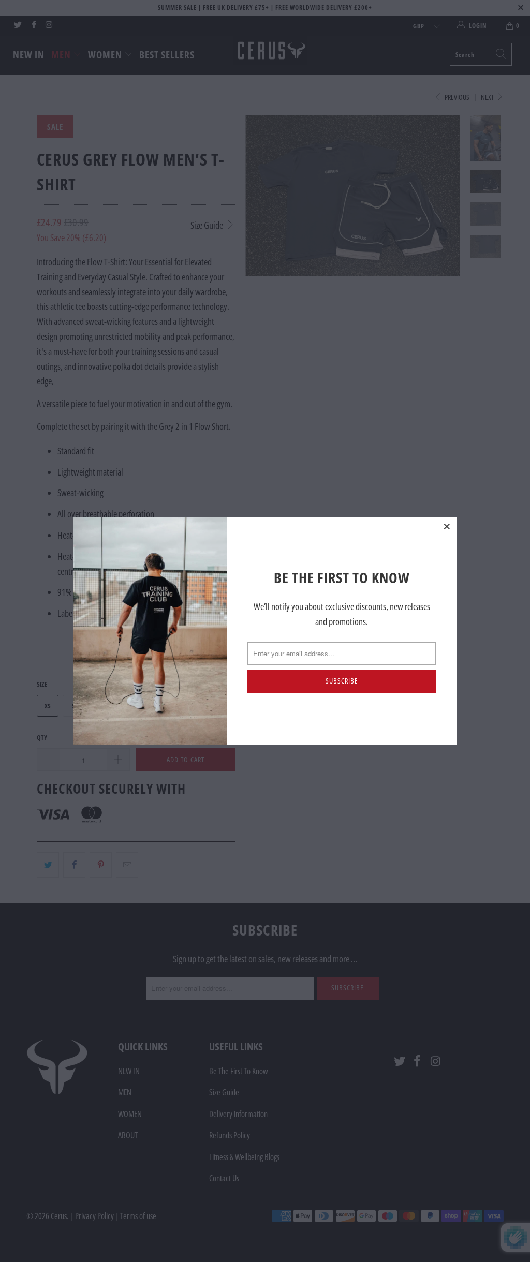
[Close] (447, 526)
